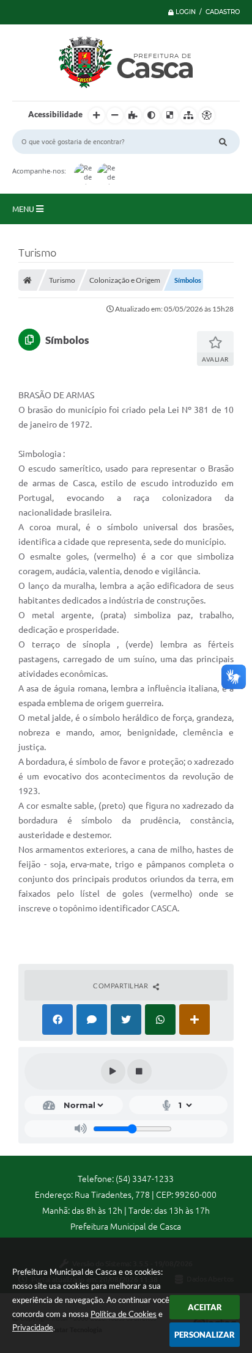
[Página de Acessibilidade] (207, 115)
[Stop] (139, 1071)
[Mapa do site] (188, 115)
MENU (24, 209)
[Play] (113, 1071)
